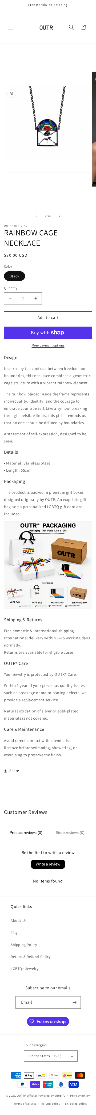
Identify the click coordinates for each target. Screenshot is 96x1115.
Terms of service (25, 1103)
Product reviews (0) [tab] (26, 832)
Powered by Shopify (51, 1095)
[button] (11, 27)
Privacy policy (80, 1095)
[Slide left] (36, 216)
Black (14, 276)
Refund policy (50, 1103)
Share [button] (14, 770)
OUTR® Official (27, 1095)
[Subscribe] (75, 1002)
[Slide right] (60, 216)
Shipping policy (76, 1103)
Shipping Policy (24, 944)
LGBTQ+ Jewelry (24, 968)
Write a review (48, 864)
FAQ (14, 932)
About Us (19, 920)
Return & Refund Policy (30, 956)
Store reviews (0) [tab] (70, 832)
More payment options (48, 345)
